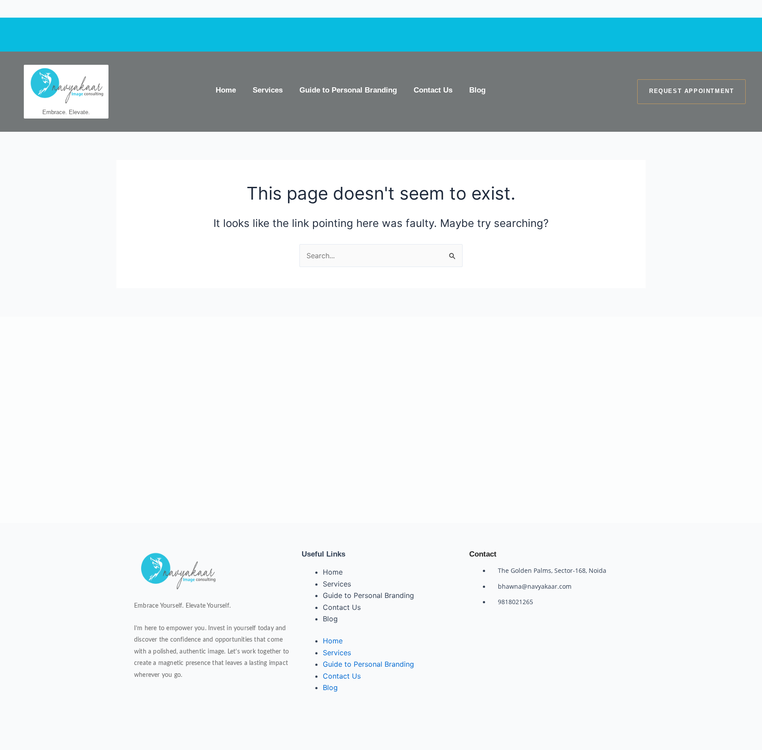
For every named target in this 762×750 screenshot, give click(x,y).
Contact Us (433, 90)
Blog (477, 90)
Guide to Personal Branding (348, 90)
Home (226, 90)
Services (268, 90)
